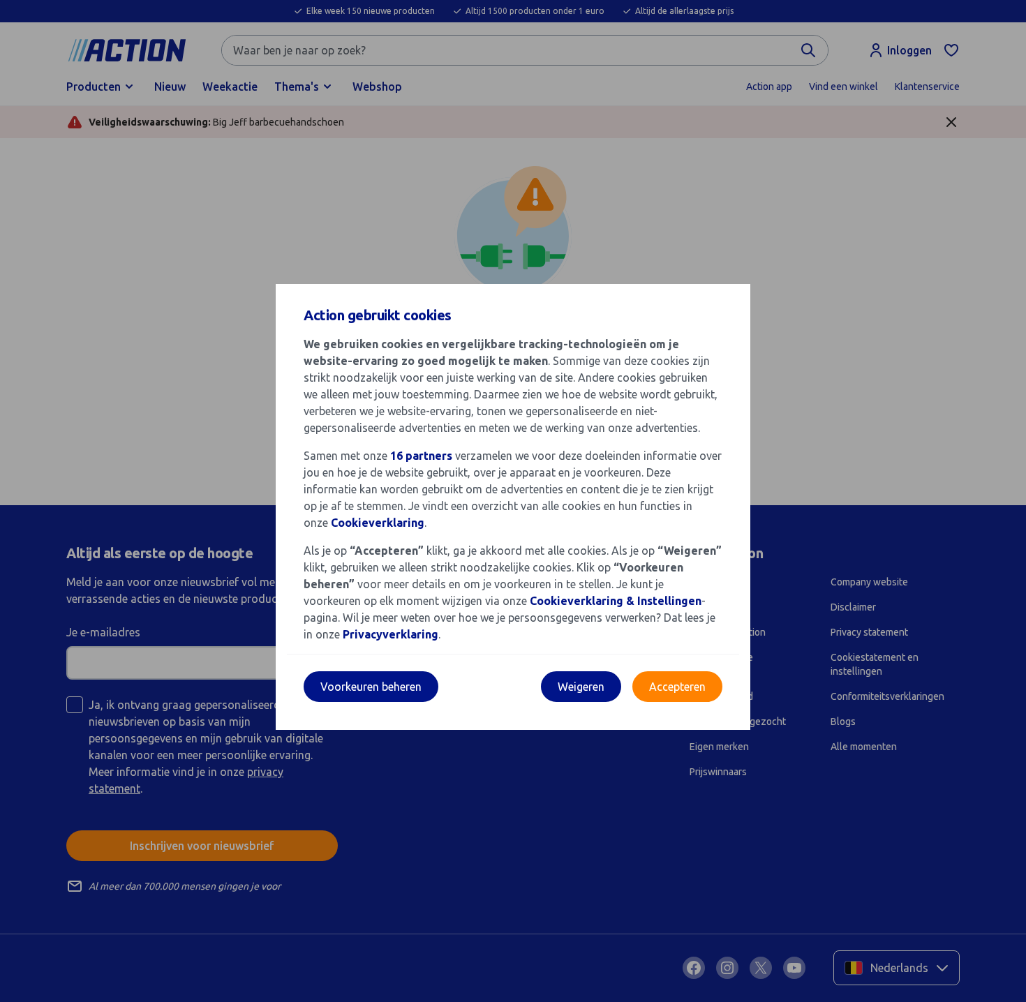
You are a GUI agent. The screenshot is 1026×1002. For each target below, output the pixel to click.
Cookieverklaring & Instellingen (615, 601)
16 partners (421, 455)
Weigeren (581, 686)
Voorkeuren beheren (371, 686)
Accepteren (677, 686)
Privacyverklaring (390, 634)
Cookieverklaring (377, 522)
